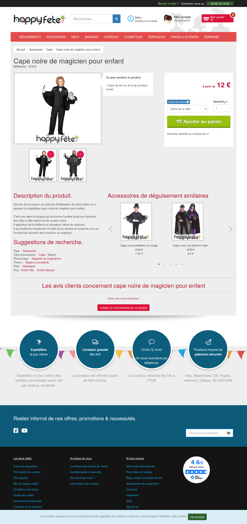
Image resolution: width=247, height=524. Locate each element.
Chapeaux (111, 37)
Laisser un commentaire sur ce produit (123, 308)
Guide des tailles (177, 101)
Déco (75, 37)
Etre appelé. (21, 478)
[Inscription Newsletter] (228, 433)
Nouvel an (132, 507)
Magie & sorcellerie (37, 262)
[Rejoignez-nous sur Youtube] (24, 430)
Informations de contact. (85, 483)
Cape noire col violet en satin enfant (190, 247)
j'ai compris (197, 517)
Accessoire (29, 251)
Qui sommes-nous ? (82, 478)
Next (230, 229)
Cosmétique (133, 37)
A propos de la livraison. (28, 507)
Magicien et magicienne (46, 258)
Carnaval (131, 489)
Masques (91, 37)
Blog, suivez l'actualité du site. (144, 478)
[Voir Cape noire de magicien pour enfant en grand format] (58, 108)
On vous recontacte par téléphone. (151, 360)
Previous (110, 229)
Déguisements (30, 37)
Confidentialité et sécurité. (86, 472)
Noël (129, 501)
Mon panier (221, 18)
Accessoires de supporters (142, 483)
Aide (137, 17)
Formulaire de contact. (27, 472)
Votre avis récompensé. (140, 466)
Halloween (29, 266)
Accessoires (56, 37)
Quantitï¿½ (220, 101)
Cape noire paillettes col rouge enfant (139, 247)
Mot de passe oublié (26, 483)
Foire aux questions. (26, 466)
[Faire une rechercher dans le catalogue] (116, 18)
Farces (185, 37)
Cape (42, 255)
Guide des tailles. (24, 495)
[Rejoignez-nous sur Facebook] (16, 430)
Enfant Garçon (46, 270)
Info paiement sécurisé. (28, 501)
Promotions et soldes (139, 472)
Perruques (156, 37)
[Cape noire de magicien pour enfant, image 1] (72, 165)
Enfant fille (27, 270)
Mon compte (182, 18)
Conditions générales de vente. (89, 466)
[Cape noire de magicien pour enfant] (43, 165)
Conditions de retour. (26, 489)
